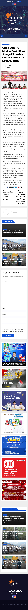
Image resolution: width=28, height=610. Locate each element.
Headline (8, 44)
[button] (23, 36)
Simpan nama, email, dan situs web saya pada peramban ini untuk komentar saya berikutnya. (13, 330)
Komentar (4, 281)
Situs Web (4, 321)
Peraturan (10, 606)
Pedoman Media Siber (11, 604)
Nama (4, 308)
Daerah (4, 44)
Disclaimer (4, 604)
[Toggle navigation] (13, 36)
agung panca (15, 234)
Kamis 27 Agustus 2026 (10, 535)
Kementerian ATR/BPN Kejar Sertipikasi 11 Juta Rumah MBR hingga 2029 (13, 247)
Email (4, 314)
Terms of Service (16, 606)
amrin (10, 65)
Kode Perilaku (23, 604)
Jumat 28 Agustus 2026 (10, 520)
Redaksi (18, 604)
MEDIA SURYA (14, 29)
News (5, 529)
